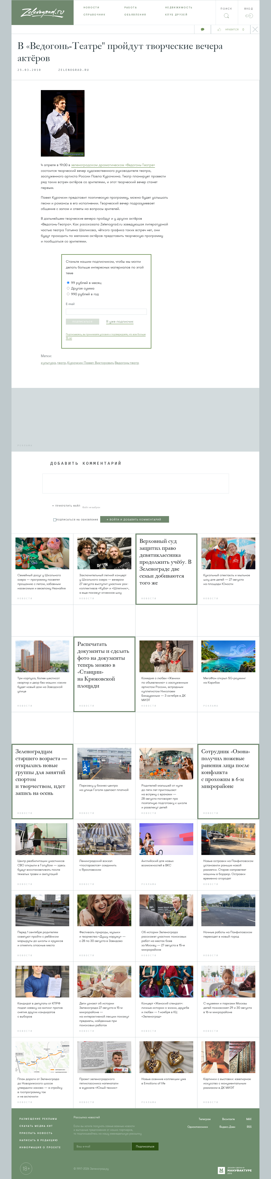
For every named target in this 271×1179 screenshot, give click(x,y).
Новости (92, 7)
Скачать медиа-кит (36, 1126)
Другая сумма (82, 288)
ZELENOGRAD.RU (73, 70)
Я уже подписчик (120, 321)
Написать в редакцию (38, 1140)
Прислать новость (36, 1133)
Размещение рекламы (38, 1118)
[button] (82, 322)
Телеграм (205, 1119)
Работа (130, 7)
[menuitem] (94, 7)
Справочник (95, 14)
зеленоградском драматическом (113, 165)
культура (48, 362)
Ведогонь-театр (127, 362)
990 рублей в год (85, 294)
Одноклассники (197, 1127)
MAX (249, 1119)
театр (61, 362)
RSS (249, 1127)
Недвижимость (179, 7)
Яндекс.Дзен (227, 1127)
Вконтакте (228, 1119)
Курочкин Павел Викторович (90, 362)
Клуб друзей (176, 14)
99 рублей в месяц (86, 282)
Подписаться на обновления (77, 519)
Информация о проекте (40, 1147)
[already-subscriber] (120, 321)
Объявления (135, 14)
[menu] (136, 11)
